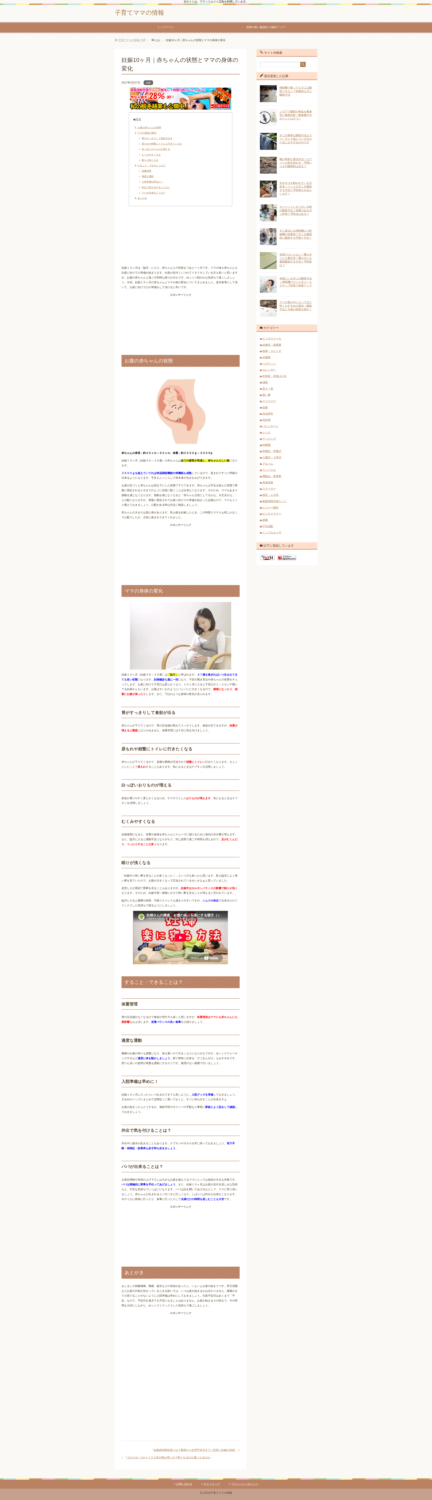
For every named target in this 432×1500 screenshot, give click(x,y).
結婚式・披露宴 (271, 344)
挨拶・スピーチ (271, 351)
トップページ (165, 27)
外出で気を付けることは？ (156, 187)
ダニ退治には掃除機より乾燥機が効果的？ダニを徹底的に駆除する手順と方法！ (295, 234)
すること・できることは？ (152, 165)
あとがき (142, 198)
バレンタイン (270, 426)
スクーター (269, 488)
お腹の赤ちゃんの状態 (149, 127)
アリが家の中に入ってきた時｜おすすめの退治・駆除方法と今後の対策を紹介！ (295, 306)
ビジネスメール (271, 338)
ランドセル (269, 470)
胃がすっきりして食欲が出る (157, 138)
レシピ (266, 432)
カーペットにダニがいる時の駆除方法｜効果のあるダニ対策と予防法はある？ (295, 210)
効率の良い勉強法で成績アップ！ (266, 27)
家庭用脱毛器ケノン (274, 501)
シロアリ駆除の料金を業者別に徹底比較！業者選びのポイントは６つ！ (295, 115)
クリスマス (269, 401)
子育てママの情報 (139, 12)
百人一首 (267, 388)
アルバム (267, 463)
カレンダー (269, 369)
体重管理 (146, 171)
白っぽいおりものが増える (156, 149)
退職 (265, 520)
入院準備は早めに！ (152, 181)
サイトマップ (212, 1484)
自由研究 (267, 413)
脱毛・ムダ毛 (270, 495)
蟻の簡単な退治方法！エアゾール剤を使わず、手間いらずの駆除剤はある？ (295, 163)
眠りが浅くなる (150, 160)
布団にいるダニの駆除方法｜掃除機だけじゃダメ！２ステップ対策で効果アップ (295, 282)
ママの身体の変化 (147, 133)
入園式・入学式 (271, 457)
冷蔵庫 (266, 357)
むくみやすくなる (151, 154)
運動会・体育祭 (271, 476)
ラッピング (269, 438)
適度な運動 (148, 176)
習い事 (266, 394)
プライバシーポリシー (244, 1484)
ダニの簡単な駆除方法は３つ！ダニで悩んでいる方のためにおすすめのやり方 (295, 139)
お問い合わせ (184, 1484)
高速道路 (267, 482)
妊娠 (148, 82)
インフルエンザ (271, 532)
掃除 (265, 382)
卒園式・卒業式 (271, 451)
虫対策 (266, 419)
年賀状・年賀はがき (274, 376)
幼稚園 (266, 445)
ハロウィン (269, 363)
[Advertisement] (181, 237)
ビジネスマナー (271, 513)
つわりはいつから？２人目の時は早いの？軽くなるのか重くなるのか (168, 1457)
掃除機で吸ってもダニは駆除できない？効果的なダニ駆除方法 (295, 91)
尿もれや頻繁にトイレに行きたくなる (162, 143)
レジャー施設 (270, 507)
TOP (132, 40)
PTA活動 (267, 526)
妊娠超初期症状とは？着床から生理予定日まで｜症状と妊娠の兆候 (194, 1450)
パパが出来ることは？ (153, 192)
